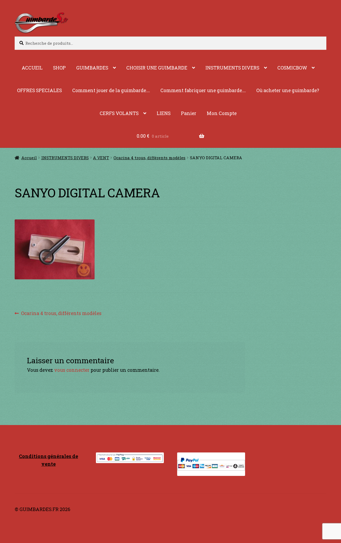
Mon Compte (222, 113)
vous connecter (72, 370)
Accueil (29, 157)
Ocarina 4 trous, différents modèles (149, 157)
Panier (188, 113)
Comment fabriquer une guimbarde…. (203, 90)
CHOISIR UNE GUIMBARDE (156, 68)
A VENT (101, 157)
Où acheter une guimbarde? (287, 90)
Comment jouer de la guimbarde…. (111, 90)
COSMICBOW (292, 68)
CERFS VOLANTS (119, 113)
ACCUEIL (32, 68)
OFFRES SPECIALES (39, 90)
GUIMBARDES (92, 68)
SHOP (59, 68)
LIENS (163, 113)
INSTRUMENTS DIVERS (232, 68)
